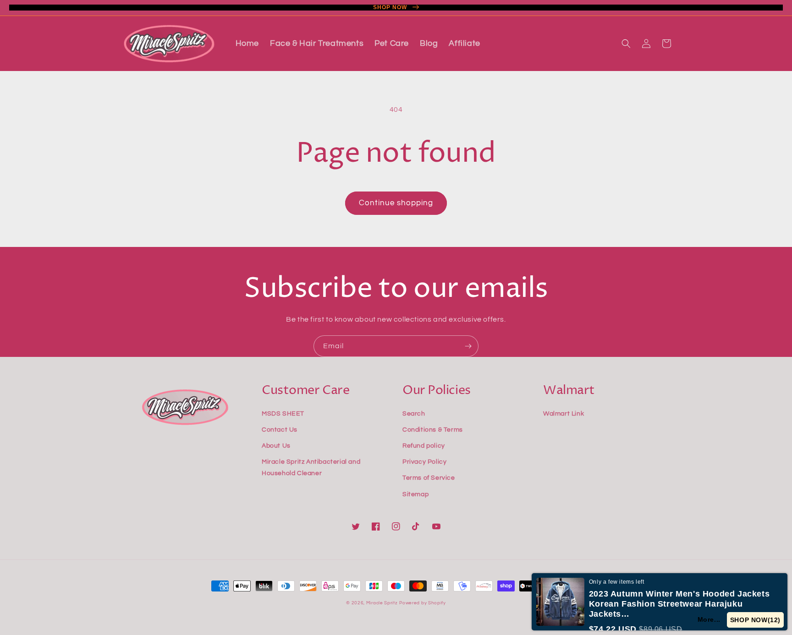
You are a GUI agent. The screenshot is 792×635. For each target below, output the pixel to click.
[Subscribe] (468, 346)
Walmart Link (563, 414)
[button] (626, 43)
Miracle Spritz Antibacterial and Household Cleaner (311, 467)
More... (709, 619)
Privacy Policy (424, 462)
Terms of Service (428, 478)
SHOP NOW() (755, 620)
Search (413, 414)
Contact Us (279, 430)
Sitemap (415, 494)
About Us (276, 446)
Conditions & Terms (432, 430)
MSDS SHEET (283, 414)
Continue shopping (396, 203)
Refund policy (423, 446)
